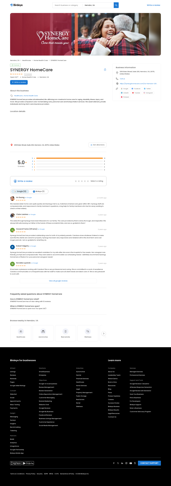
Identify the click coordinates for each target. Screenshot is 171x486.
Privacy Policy (30, 474)
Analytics (13, 443)
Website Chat (44, 405)
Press (110, 393)
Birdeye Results (113, 410)
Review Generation (46, 391)
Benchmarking (15, 427)
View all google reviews (58, 281)
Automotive (80, 372)
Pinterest (126, 97)
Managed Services (136, 372)
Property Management (84, 393)
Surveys (13, 420)
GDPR (46, 474)
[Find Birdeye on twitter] (118, 463)
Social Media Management (48, 425)
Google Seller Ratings (17, 386)
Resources (112, 386)
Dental (78, 375)
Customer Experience (46, 422)
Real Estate (80, 399)
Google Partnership (17, 450)
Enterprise (42, 375)
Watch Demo (113, 379)
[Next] (104, 333)
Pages (12, 382)
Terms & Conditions (17, 474)
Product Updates (114, 396)
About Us (111, 372)
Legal (78, 389)
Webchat (13, 394)
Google (125, 89)
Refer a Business (136, 408)
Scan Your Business (137, 394)
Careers (111, 399)
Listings (13, 372)
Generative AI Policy (67, 474)
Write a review (153, 5)
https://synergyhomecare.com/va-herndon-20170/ (139, 84)
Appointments (15, 401)
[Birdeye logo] (16, 5)
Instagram (149, 93)
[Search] (116, 5)
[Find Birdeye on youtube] (131, 463)
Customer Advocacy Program (140, 412)
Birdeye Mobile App (17, 453)
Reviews (13, 375)
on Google (28, 197)
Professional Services (137, 375)
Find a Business (135, 398)
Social (12, 398)
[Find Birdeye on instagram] (126, 463)
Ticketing (13, 431)
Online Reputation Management (50, 394)
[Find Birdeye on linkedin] (122, 463)
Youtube (137, 93)
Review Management (46, 387)
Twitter (148, 89)
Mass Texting (15, 405)
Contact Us (112, 417)
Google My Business (46, 412)
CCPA (57, 474)
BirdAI (12, 439)
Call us (122, 79)
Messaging (14, 417)
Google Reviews (44, 408)
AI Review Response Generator (141, 387)
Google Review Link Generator (140, 391)
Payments (14, 408)
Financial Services (82, 379)
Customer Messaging (47, 398)
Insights (13, 424)
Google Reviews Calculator (139, 384)
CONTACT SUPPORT (149, 463)
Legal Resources (114, 413)
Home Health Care (41, 60)
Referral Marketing (45, 401)
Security (40, 474)
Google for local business (48, 384)
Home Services (81, 386)
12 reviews (28, 74)
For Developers (135, 401)
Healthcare (26, 60)
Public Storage (81, 396)
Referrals (13, 379)
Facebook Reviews (45, 415)
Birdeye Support (135, 405)
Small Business (44, 372)
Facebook (137, 89)
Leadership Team (114, 375)
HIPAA (51, 474)
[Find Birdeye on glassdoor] (135, 463)
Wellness (79, 406)
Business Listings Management (50, 419)
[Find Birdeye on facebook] (114, 463)
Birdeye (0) (40, 191)
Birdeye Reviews (114, 406)
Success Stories (113, 403)
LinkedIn (126, 93)
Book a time (112, 382)
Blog (109, 389)
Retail (78, 403)
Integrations (14, 446)
